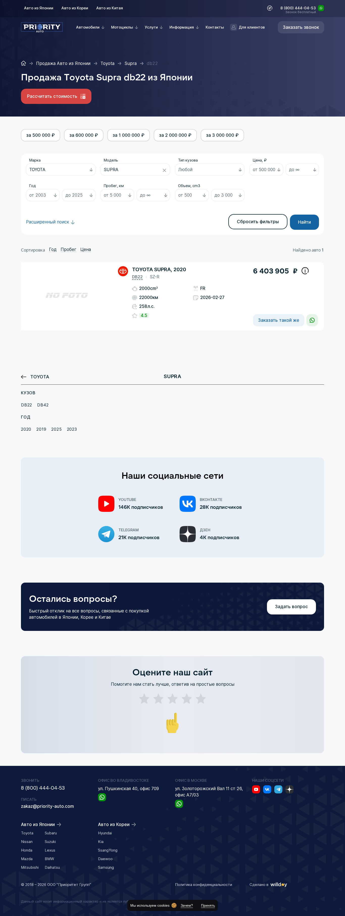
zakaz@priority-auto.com (47, 806)
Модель (111, 160)
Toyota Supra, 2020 (159, 269)
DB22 (137, 276)
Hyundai (105, 833)
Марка (35, 160)
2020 (26, 429)
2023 (72, 429)
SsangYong (107, 850)
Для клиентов (252, 27)
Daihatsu (52, 867)
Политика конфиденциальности (203, 884)
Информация (181, 27)
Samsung (106, 867)
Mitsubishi (30, 867)
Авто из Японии (38, 8)
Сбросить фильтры (258, 221)
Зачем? (187, 905)
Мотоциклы (122, 27)
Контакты (215, 27)
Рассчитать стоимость (52, 96)
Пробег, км (114, 186)
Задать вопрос (291, 606)
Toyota (27, 833)
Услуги (151, 27)
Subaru (51, 833)
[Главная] (23, 63)
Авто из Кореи (74, 8)
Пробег (68, 249)
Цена (85, 249)
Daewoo (105, 858)
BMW (49, 858)
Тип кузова (188, 160)
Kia (101, 841)
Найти (304, 222)
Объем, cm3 (189, 186)
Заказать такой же (278, 320)
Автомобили (88, 27)
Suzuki (50, 841)
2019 (41, 429)
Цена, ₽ (260, 160)
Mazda (27, 858)
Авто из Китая (109, 8)
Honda (26, 850)
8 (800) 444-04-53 (298, 8)
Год (32, 186)
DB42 (42, 404)
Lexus (50, 850)
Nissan (27, 841)
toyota (40, 376)
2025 (56, 429)
